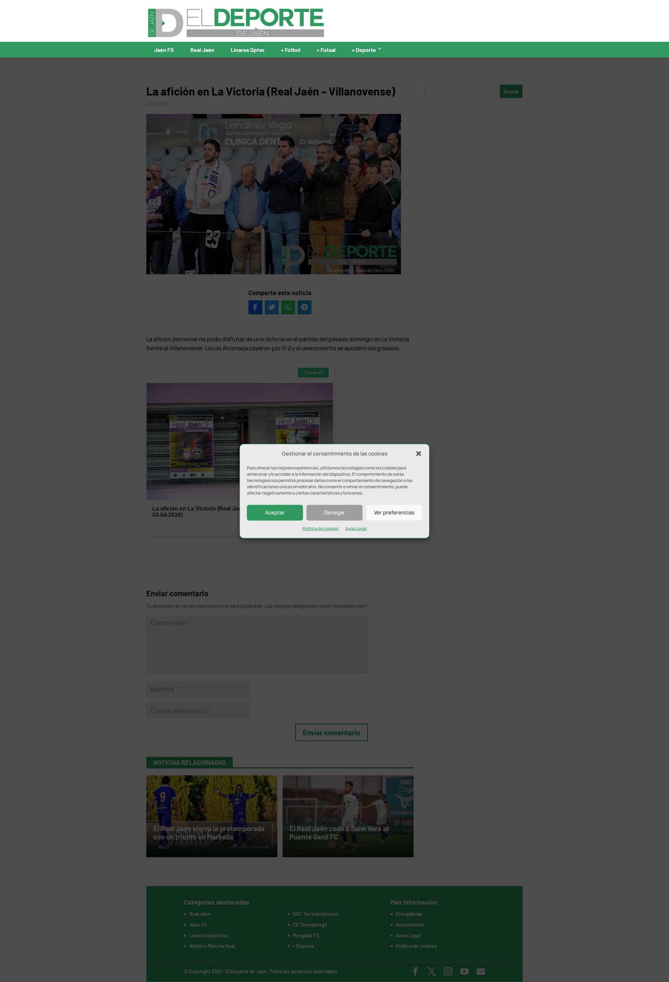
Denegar (334, 512)
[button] (418, 453)
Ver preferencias (394, 512)
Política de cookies (320, 528)
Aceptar (275, 512)
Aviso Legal (356, 528)
